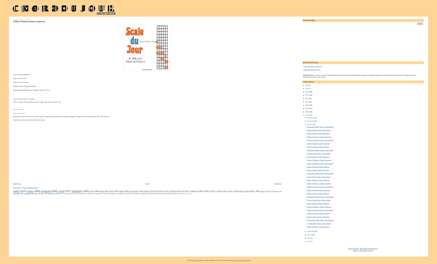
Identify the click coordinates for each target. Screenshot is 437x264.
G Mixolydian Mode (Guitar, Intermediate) (320, 220)
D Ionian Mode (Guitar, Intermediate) (318, 200)
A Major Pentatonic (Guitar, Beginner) (29, 22)
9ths (189, 193)
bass (276, 191)
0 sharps (68, 193)
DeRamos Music (198, 260)
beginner (36, 102)
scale (59, 102)
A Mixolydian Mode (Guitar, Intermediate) (320, 173)
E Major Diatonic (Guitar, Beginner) (318, 157)
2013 (307, 95)
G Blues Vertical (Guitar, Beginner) (318, 217)
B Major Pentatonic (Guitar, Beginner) (319, 137)
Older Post (277, 184)
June (309, 241)
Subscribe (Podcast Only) (311, 70)
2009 (307, 108)
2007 (307, 115)
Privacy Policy (247, 260)
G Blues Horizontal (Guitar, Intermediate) (320, 210)
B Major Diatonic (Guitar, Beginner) (318, 134)
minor (111, 191)
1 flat (75, 193)
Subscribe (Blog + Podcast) (312, 66)
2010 (307, 105)
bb (155, 191)
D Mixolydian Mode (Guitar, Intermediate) (320, 197)
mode (121, 191)
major (49, 102)
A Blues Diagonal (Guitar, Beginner (318, 167)
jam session (134, 191)
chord (61, 191)
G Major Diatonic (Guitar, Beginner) (318, 227)
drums (146, 191)
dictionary (77, 191)
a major (21, 102)
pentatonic (54, 102)
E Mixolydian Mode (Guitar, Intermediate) (320, 150)
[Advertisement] (54, 176)
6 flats (151, 193)
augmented (51, 193)
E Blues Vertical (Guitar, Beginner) (318, 147)
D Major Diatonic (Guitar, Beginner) (318, 204)
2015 (307, 88)
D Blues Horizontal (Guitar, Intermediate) (320, 187)
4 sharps (128, 193)
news (36, 193)
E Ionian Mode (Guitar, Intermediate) (318, 154)
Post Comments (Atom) (30, 188)
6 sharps (159, 193)
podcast (262, 191)
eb (163, 191)
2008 (307, 112)
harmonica (182, 193)
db (176, 191)
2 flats (90, 193)
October (310, 124)
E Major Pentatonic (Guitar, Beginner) (319, 160)
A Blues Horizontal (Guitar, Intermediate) (320, 164)
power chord (244, 191)
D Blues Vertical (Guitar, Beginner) (318, 194)
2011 (307, 102)
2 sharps (97, 193)
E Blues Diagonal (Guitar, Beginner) (318, 144)
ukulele (175, 193)
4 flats (120, 193)
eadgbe (42, 102)
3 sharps (113, 193)
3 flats (105, 193)
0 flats (60, 193)
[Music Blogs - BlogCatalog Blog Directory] (363, 249)
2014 (307, 92)
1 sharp (82, 193)
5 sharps (143, 193)
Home (147, 184)
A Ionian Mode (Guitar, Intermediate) (318, 177)
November (310, 121)
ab (183, 191)
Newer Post (17, 184)
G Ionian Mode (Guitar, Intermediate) (319, 223)
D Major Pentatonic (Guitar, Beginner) (319, 207)
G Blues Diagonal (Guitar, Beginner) (318, 213)
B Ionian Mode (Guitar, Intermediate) (318, 130)
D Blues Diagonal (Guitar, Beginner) (318, 190)
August (309, 235)
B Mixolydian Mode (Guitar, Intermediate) (320, 127)
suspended (27, 193)
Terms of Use (238, 260)
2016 (307, 85)
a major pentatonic (28, 102)
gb (196, 191)
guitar (45, 102)
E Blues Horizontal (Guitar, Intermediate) (320, 140)
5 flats (136, 193)
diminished (16, 193)
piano (31, 191)
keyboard (46, 191)
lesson (224, 191)
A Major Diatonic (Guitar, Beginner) (318, 180)
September (311, 231)
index (42, 193)
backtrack (168, 193)
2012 (307, 98)
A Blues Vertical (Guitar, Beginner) (318, 170)
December (310, 118)
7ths (270, 191)
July (308, 238)
